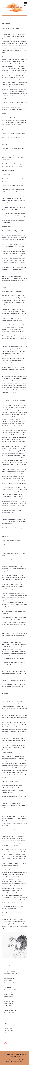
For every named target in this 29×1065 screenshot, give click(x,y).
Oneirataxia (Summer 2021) (10, 1010)
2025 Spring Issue (8, 1028)
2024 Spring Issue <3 (8, 1033)
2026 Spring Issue (8, 1023)
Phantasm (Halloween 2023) (10, 989)
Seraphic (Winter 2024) (9, 978)
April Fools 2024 (7, 985)
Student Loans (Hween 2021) (10, 1008)
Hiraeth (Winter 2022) (8, 996)
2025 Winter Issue (8, 1026)
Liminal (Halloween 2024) (9, 980)
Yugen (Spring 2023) (8, 994)
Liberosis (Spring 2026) (9, 969)
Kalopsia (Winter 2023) (9, 987)
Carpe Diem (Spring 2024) (9, 983)
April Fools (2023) (8, 992)
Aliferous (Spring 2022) (9, 1001)
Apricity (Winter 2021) (8, 1003)
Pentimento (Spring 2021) (9, 1012)
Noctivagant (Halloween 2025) (10, 973)
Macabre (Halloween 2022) (10, 999)
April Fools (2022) (8, 1005)
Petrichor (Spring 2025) (9, 976)
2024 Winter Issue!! (8, 1030)
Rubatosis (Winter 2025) (9, 971)
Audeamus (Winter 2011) (12, 28)
